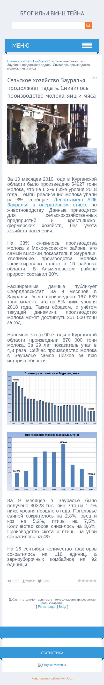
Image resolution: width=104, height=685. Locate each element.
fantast (30, 581)
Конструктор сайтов (45, 678)
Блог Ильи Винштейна (52, 13)
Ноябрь (38, 61)
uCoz (69, 678)
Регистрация (47, 606)
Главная (13, 61)
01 (49, 61)
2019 (26, 61)
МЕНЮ (21, 45)
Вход (62, 606)
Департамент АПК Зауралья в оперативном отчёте (52, 202)
